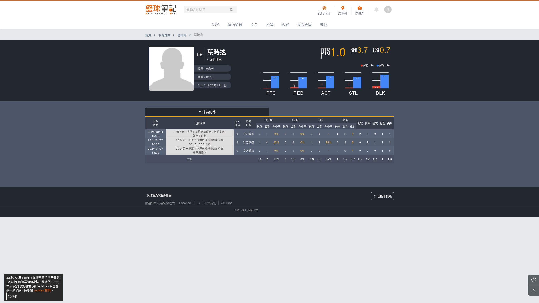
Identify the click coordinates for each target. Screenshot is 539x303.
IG (198, 203)
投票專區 (305, 24)
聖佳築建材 (200, 135)
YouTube (226, 203)
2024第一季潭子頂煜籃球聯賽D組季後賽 (200, 131)
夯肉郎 (182, 35)
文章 (254, 24)
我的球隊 (164, 35)
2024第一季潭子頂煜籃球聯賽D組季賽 (199, 140)
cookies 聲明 (42, 290)
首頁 (148, 35)
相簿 (270, 24)
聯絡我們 (210, 203)
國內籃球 (235, 24)
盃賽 (285, 24)
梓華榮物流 (200, 152)
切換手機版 (384, 196)
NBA (216, 24)
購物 (323, 24)
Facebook (185, 203)
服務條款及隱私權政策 (160, 203)
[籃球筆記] (161, 9)
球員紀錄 (209, 112)
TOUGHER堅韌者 (200, 144)
